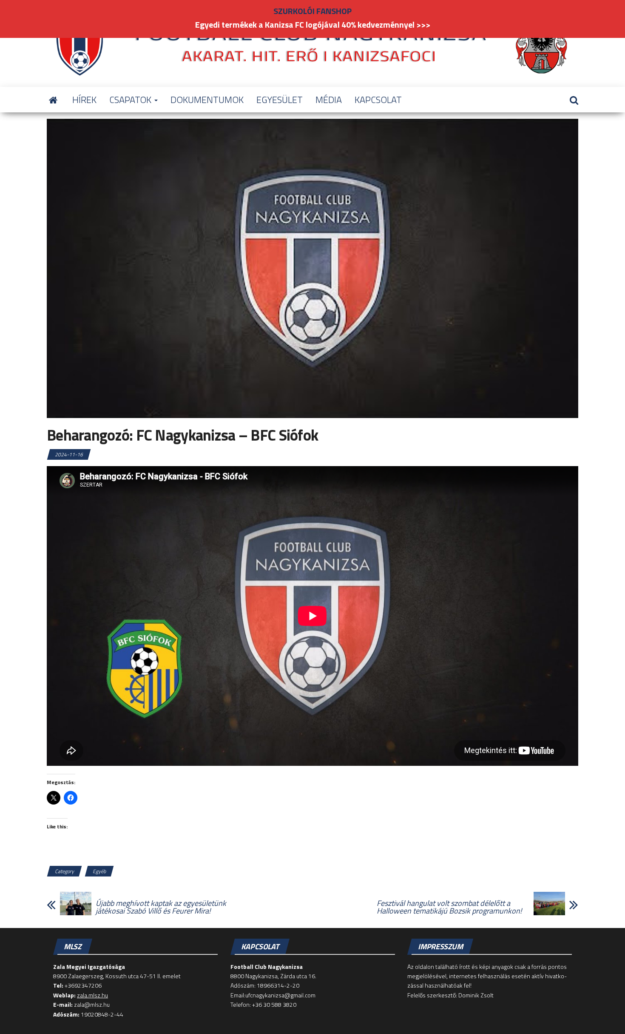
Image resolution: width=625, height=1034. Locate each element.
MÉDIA (328, 99)
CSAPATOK (131, 99)
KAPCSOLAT (378, 99)
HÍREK (84, 99)
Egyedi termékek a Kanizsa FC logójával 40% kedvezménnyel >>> (312, 24)
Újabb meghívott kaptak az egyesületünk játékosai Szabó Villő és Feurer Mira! (161, 907)
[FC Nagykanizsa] (53, 99)
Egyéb (99, 871)
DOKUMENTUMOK (207, 99)
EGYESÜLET (279, 99)
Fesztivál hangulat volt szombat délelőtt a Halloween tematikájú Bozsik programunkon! (449, 907)
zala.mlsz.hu (92, 995)
